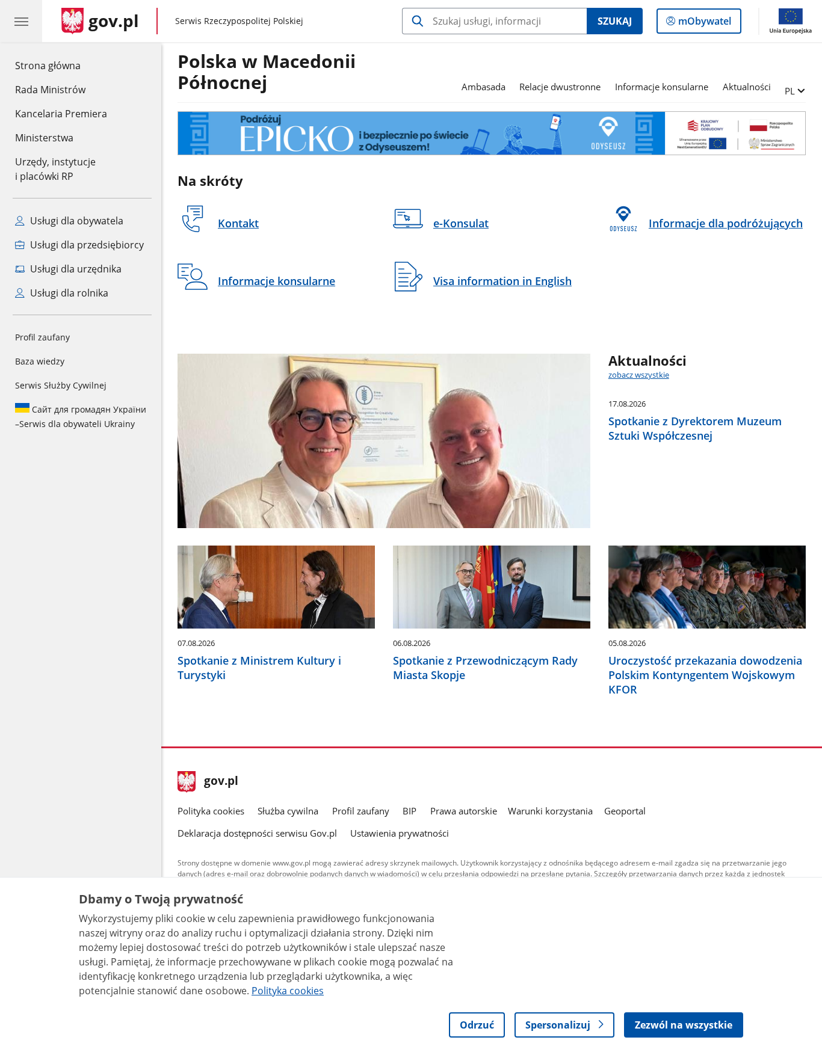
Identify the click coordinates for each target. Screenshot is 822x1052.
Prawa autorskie (463, 811)
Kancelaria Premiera (61, 113)
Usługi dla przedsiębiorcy (86, 244)
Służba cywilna (288, 811)
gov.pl (220, 782)
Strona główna (61, 65)
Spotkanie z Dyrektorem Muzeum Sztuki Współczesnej (695, 428)
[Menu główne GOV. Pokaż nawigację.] (21, 21)
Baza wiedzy (39, 361)
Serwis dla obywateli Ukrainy (80, 416)
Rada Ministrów (50, 89)
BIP (409, 811)
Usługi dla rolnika (68, 293)
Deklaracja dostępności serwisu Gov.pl (257, 833)
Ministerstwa (44, 137)
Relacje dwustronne (560, 87)
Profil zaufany (42, 337)
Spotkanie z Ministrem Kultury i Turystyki (259, 667)
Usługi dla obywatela (75, 220)
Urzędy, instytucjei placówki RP (55, 169)
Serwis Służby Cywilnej (61, 385)
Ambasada (483, 87)
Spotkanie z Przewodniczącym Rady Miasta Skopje (485, 667)
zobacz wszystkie (638, 374)
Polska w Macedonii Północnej (267, 72)
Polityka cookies (211, 811)
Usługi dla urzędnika (75, 268)
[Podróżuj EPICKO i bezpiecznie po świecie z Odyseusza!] (492, 133)
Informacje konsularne (661, 87)
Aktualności (747, 87)
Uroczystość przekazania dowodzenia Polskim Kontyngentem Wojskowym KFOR (705, 675)
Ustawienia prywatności (399, 833)
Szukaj (615, 21)
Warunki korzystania (550, 811)
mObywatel (704, 24)
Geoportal (625, 811)
